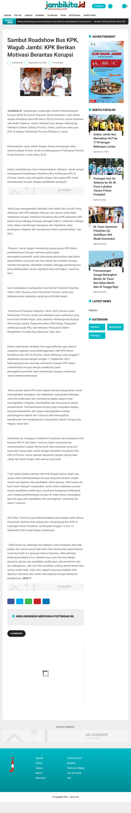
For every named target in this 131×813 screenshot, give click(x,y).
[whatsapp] (28, 601)
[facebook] (3, 6)
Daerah (28, 15)
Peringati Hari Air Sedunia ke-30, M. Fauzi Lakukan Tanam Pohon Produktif (104, 186)
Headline (95, 327)
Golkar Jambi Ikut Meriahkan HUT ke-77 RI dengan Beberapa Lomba (105, 140)
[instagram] (12, 6)
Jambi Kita (74, 797)
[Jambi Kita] (65, 10)
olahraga (95, 335)
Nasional (40, 778)
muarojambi (115, 327)
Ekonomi (39, 15)
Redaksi (71, 763)
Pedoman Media (75, 768)
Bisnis (39, 773)
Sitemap (99, 6)
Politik (18, 15)
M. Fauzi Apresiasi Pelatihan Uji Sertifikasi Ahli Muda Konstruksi (105, 232)
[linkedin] (46, 601)
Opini (63, 15)
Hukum (7, 15)
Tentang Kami (74, 758)
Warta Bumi (90, 15)
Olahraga (52, 15)
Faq (69, 778)
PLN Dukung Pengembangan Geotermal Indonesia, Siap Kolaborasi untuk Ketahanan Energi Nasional (42, 21)
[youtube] (16, 6)
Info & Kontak (74, 773)
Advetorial (75, 15)
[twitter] (8, 6)
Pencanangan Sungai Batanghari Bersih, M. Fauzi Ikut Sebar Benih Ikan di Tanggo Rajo (105, 278)
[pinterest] (37, 601)
